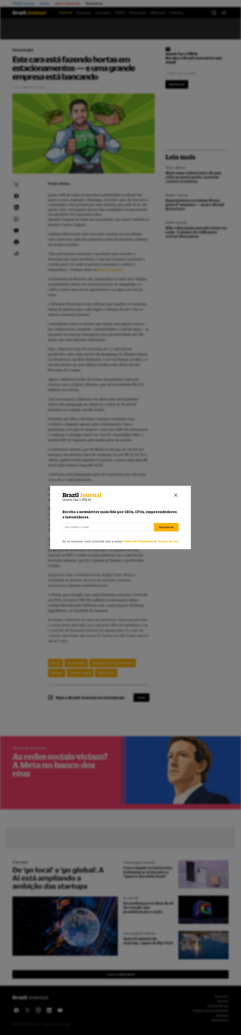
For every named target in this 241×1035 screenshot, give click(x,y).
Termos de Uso (167, 541)
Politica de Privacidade (138, 541)
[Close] (176, 495)
